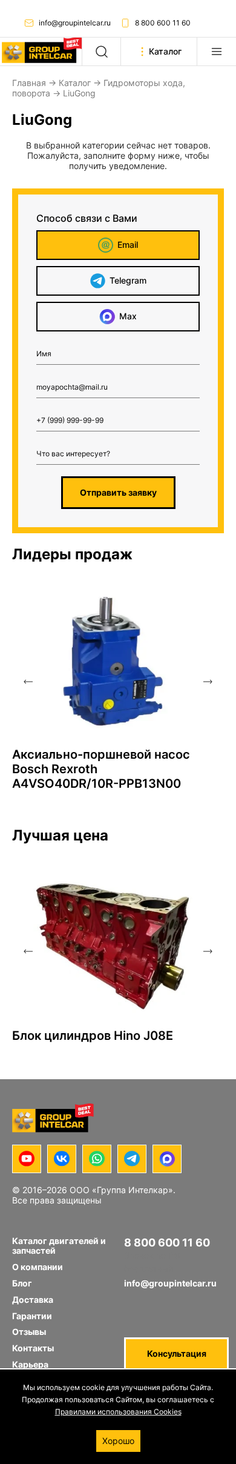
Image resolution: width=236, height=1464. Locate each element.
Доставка (32, 1299)
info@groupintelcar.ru (75, 22)
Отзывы (29, 1331)
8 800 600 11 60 (163, 22)
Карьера (30, 1364)
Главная (29, 83)
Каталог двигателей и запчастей (59, 1246)
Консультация (176, 1353)
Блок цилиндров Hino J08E (92, 1035)
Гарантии (32, 1316)
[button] (28, 681)
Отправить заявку (118, 492)
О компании (37, 1267)
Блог (22, 1283)
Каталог (75, 83)
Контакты (33, 1348)
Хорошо (118, 1441)
